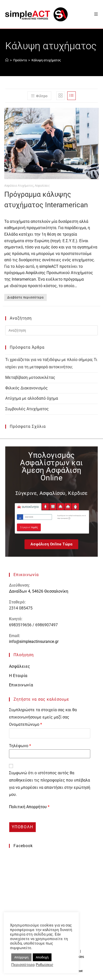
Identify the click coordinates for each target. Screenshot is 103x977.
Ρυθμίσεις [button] (44, 964)
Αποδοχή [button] (42, 957)
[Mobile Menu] (94, 14)
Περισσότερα (22, 964)
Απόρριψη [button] (21, 957)
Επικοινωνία (21, 685)
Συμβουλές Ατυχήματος (27, 408)
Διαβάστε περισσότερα (25, 297)
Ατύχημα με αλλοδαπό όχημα (31, 398)
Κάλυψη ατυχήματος (46, 60)
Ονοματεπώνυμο (25, 724)
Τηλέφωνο (20, 745)
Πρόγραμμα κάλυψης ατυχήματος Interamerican (46, 199)
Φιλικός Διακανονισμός (26, 388)
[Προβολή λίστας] (71, 95)
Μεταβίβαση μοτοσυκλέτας (30, 377)
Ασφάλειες (19, 666)
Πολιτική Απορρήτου (28, 806)
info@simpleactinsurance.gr (33, 641)
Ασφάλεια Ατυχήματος (19, 185)
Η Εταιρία (18, 675)
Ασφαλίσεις (42, 185)
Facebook (23, 845)
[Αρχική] (6, 60)
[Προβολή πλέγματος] (60, 95)
